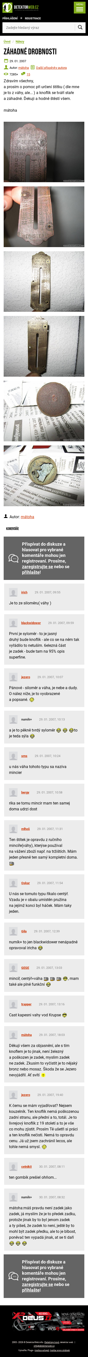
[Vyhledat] (80, 27)
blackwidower (31, 623)
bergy (25, 792)
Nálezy (20, 41)
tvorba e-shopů (42, 1350)
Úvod (7, 41)
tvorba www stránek (60, 1350)
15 (28, 74)
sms (24, 756)
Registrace (33, 18)
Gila (24, 931)
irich (24, 592)
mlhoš (25, 829)
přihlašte (31, 572)
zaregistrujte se (37, 566)
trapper (26, 1004)
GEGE (25, 968)
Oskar (25, 883)
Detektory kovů (51, 1342)
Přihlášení (10, 18)
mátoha (23, 68)
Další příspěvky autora (51, 68)
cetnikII (26, 1166)
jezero (25, 677)
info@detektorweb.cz (44, 1346)
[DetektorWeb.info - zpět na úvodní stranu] (21, 7)
